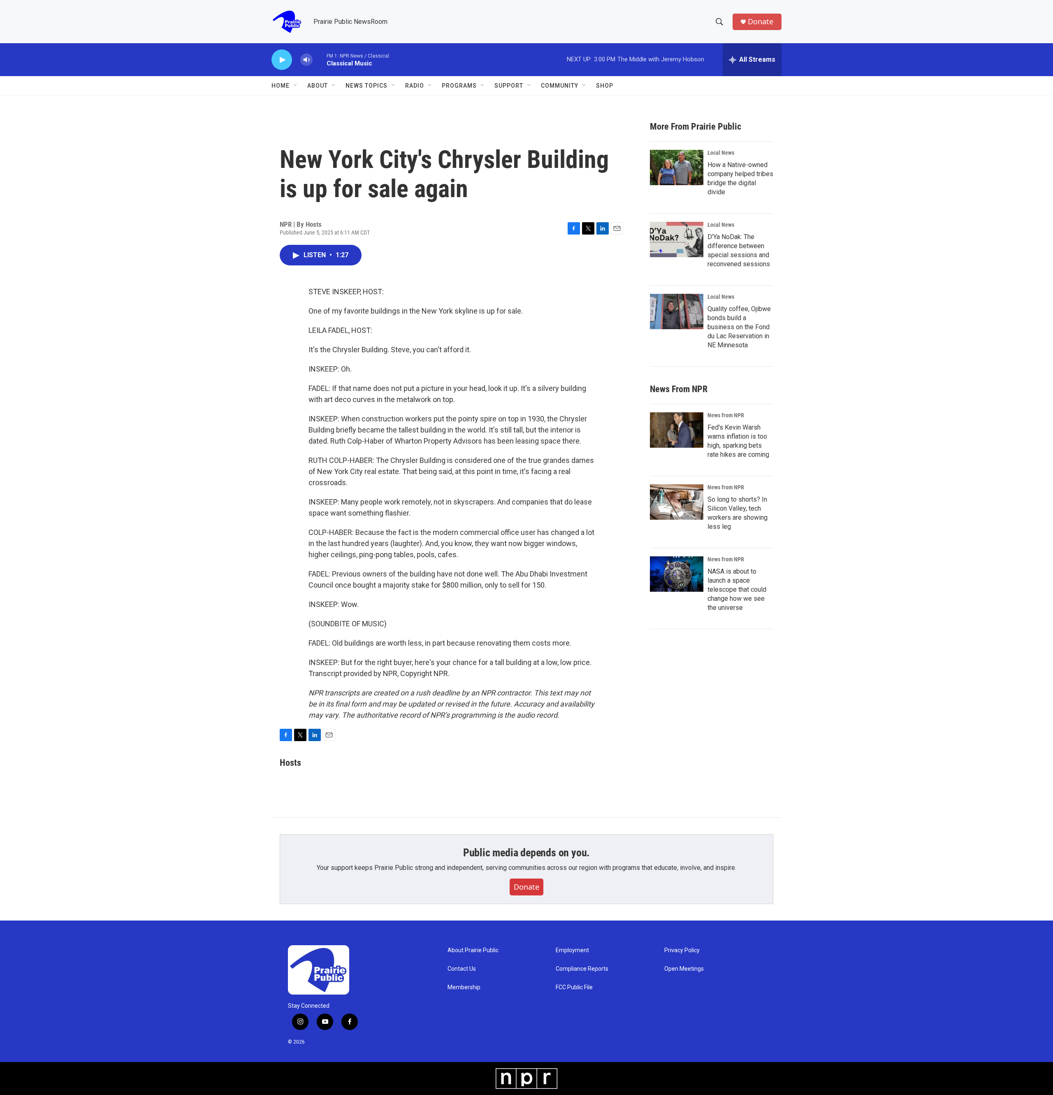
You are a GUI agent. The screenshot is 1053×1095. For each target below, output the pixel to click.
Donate (760, 21)
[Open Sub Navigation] (295, 85)
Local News (720, 152)
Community (559, 85)
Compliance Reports (582, 969)
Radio (414, 85)
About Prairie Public (473, 950)
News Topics (366, 85)
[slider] (319, 59)
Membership (464, 987)
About (317, 85)
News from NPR (725, 415)
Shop (604, 85)
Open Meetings (684, 969)
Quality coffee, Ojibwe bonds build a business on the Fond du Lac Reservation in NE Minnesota (739, 327)
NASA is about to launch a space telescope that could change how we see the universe (736, 589)
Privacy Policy (682, 950)
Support (508, 85)
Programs (459, 85)
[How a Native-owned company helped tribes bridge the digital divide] (676, 167)
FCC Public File (574, 987)
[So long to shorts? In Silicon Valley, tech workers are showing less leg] (676, 502)
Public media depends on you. (526, 852)
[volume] (306, 60)
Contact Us (462, 969)
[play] (281, 60)
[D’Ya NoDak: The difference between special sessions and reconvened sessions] (676, 239)
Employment (572, 950)
